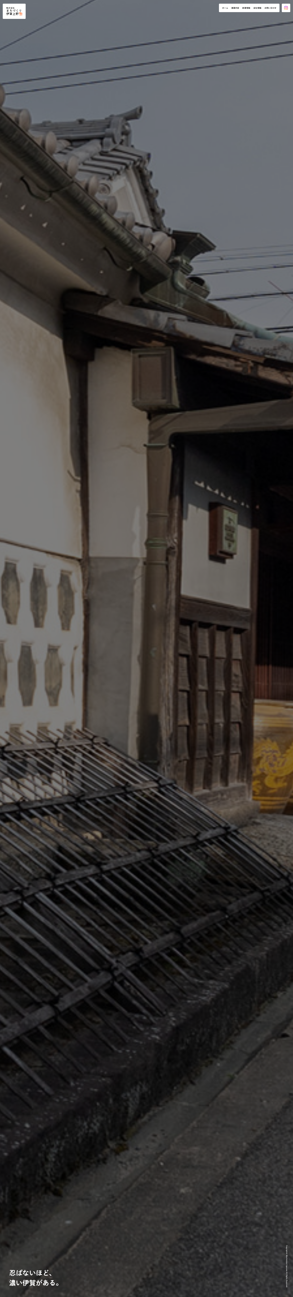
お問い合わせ (270, 8)
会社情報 (257, 8)
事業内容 (235, 8)
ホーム (225, 8)
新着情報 (246, 8)
